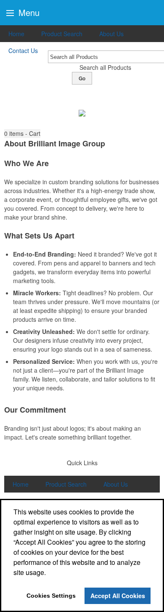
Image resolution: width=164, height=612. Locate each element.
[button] (22, 133)
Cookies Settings (51, 595)
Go (82, 78)
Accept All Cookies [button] (117, 595)
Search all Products (105, 67)
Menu (28, 12)
